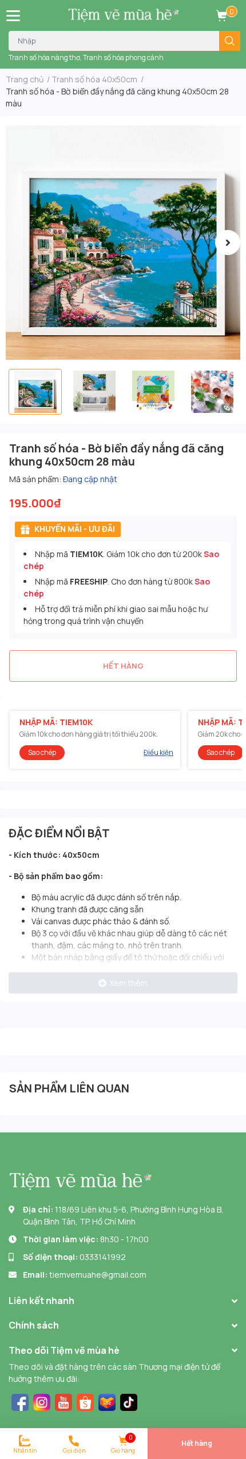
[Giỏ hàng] (221, 15)
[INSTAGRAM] (41, 1401)
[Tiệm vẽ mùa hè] (123, 15)
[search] (229, 41)
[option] (123, 242)
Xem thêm (128, 982)
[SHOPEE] (85, 1401)
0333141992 (103, 1256)
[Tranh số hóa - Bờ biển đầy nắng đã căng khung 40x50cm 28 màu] (123, 242)
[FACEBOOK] (20, 1401)
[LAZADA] (107, 1401)
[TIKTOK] (128, 1401)
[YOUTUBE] (63, 1401)
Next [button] (227, 242)
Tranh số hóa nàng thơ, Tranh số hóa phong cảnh (86, 57)
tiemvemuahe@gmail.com (97, 1274)
